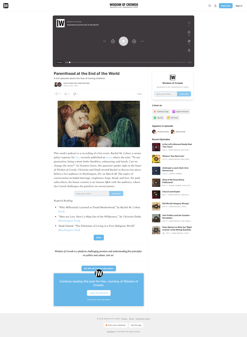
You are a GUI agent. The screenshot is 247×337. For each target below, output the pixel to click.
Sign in (239, 5)
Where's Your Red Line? (173, 156)
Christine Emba (83, 83)
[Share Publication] (215, 5)
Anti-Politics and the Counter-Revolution (176, 216)
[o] (156, 147)
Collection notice (143, 318)
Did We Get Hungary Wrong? (175, 203)
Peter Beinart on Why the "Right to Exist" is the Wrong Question (177, 228)
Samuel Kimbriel (175, 174)
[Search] (209, 5)
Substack (111, 331)
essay (109, 157)
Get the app (136, 325)
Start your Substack (117, 325)
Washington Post (69, 221)
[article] (172, 147)
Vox (77, 157)
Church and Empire (171, 191)
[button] (104, 41)
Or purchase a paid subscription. (98, 299)
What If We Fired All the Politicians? (173, 181)
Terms (131, 318)
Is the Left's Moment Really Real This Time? (177, 145)
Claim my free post (99, 293)
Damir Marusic (174, 150)
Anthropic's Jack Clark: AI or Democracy (175, 169)
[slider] (128, 62)
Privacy (124, 318)
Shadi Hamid (68, 83)
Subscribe (226, 5)
